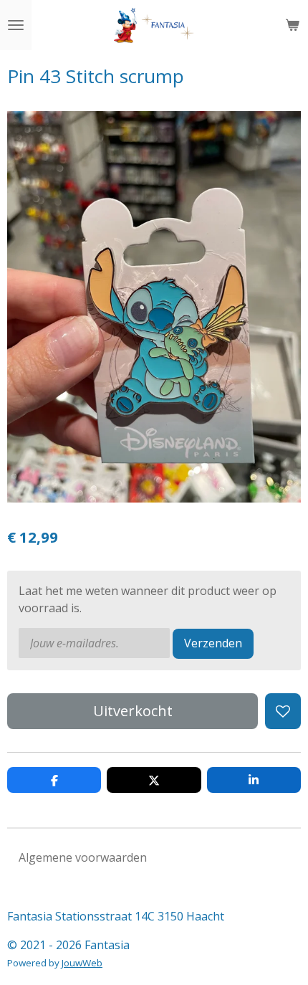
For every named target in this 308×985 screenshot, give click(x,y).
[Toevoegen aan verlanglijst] (283, 711)
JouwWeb (82, 962)
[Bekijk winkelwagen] (292, 25)
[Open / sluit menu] (16, 25)
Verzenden (213, 643)
